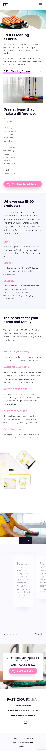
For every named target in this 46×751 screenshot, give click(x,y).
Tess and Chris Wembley (23, 599)
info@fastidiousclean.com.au (23, 710)
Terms (22, 738)
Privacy (15, 738)
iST (26, 746)
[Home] (23, 703)
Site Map (30, 738)
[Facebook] (20, 722)
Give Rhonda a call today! (24, 184)
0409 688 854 (25, 671)
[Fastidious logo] (5, 6)
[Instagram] (25, 722)
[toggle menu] (40, 4)
